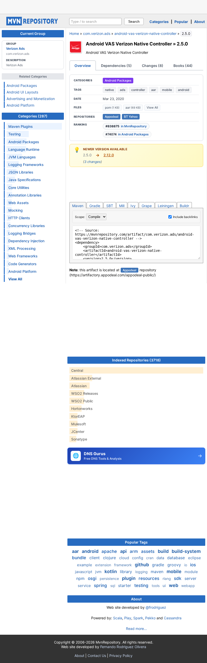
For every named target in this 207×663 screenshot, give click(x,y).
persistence (110, 578)
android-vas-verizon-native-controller (145, 33)
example (85, 564)
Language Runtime (23, 149)
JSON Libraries (20, 172)
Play (127, 618)
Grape (147, 206)
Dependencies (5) (116, 65)
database (176, 557)
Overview (82, 65)
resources (150, 578)
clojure (110, 557)
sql (113, 585)
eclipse (194, 557)
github (142, 564)
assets (148, 551)
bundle (79, 557)
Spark (138, 618)
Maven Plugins (20, 126)
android (183, 90)
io (186, 565)
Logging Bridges (22, 233)
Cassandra (173, 618)
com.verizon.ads (96, 33)
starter (125, 585)
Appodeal (111, 116)
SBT (109, 206)
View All (152, 107)
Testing (14, 134)
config (138, 557)
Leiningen (166, 206)
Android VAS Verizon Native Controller (129, 43)
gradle (158, 564)
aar (153, 90)
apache (109, 551)
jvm (98, 571)
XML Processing (22, 248)
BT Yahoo (131, 116)
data (161, 557)
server (190, 578)
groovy (174, 564)
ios (193, 564)
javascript (84, 571)
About (199, 21)
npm (81, 578)
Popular (181, 21)
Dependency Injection (26, 241)
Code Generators (22, 264)
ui (165, 585)
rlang (167, 578)
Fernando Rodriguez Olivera (123, 647)
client (95, 557)
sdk (178, 578)
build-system (186, 551)
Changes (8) (152, 65)
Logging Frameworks (26, 164)
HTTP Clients (19, 218)
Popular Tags (136, 542)
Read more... (136, 628)
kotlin (111, 571)
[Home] (32, 24)
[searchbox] (95, 21)
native (109, 90)
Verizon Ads (15, 48)
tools (156, 585)
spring (101, 585)
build (164, 551)
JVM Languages (22, 157)
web (174, 585)
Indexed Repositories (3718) (136, 360)
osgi (93, 578)
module (191, 571)
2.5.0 (182, 43)
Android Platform (20, 105)
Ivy (133, 206)
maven (158, 571)
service (85, 585)
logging (142, 572)
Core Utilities (18, 187)
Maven (77, 206)
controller (138, 90)
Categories (159, 21)
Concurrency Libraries (26, 226)
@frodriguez (156, 607)
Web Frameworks (23, 256)
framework (123, 565)
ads (122, 90)
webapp (188, 585)
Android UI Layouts (22, 92)
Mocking (15, 210)
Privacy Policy (121, 655)
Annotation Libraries (25, 195)
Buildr (184, 206)
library (126, 571)
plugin (129, 578)
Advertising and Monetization (31, 98)
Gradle (94, 206)
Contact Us (97, 655)
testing (142, 585)
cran (150, 558)
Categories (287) (32, 116)
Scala (117, 618)
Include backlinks (185, 217)
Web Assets (18, 203)
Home (74, 33)
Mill (121, 206)
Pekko (150, 618)
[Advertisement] (103, 6)
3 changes (92, 162)
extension (103, 565)
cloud (124, 557)
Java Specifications (24, 180)
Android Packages (22, 85)
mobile (167, 90)
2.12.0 (109, 155)
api (124, 551)
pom (112, 107)
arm (134, 551)
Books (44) (183, 65)
